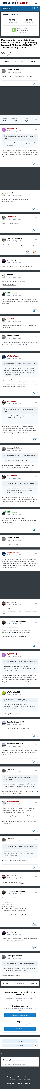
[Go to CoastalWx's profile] (4, 218)
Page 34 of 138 (20, 62)
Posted (14, 72)
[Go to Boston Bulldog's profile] (4, 803)
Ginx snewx (27, 455)
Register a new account (20, 1015)
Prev (7, 62)
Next (33, 62)
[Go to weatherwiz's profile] (4, 402)
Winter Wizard (28, 136)
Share (20, 1041)
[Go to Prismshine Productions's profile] (4, 622)
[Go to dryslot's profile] (4, 194)
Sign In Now (20, 1029)
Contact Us (29, 1077)
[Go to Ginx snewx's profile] (4, 771)
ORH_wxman (27, 483)
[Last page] (37, 61)
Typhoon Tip (7, 53)
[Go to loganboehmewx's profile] (14, 30)
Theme (20, 1077)
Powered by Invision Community (20, 1079)
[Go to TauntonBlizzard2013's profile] (4, 723)
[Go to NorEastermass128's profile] (4, 240)
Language (11, 1077)
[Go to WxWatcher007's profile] (4, 693)
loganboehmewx (22, 30)
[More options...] (36, 71)
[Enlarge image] (16, 630)
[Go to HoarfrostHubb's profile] (4, 71)
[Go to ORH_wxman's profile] (4, 294)
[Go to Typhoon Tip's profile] (4, 130)
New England (17, 55)
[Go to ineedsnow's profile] (4, 261)
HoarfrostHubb (28, 409)
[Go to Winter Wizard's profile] (4, 357)
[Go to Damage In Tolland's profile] (4, 449)
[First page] (2, 61)
